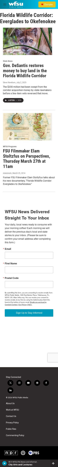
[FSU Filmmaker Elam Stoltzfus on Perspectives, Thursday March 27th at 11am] (27, 126)
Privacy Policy (12, 423)
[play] (4, 463)
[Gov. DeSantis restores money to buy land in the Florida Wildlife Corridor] (27, 41)
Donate (48, 4)
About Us (10, 403)
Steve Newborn (9, 82)
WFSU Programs (10, 146)
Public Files (11, 429)
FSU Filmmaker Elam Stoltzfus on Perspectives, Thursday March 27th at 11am (26, 158)
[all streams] (54, 463)
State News (7, 61)
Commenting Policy (15, 435)
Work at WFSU (12, 410)
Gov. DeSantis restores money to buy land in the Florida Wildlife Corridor (25, 70)
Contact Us (11, 416)
